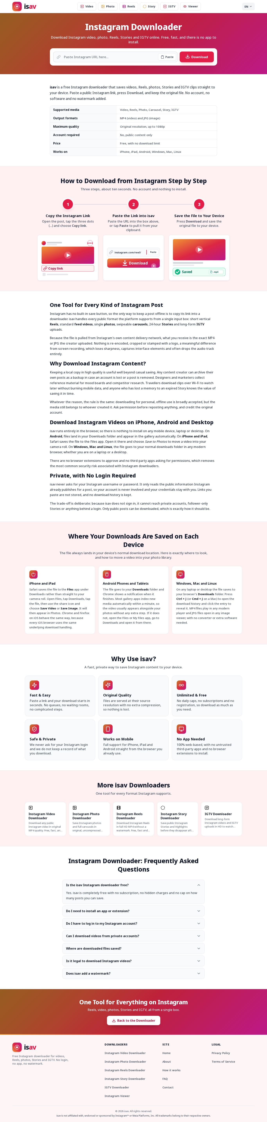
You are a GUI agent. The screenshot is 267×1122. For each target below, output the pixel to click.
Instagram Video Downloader (125, 1053)
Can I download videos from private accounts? (102, 936)
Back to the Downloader (136, 1020)
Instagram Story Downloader (125, 1079)
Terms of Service (223, 1061)
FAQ (165, 1079)
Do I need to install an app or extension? (97, 911)
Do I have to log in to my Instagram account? (101, 923)
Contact (168, 1087)
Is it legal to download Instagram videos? (99, 961)
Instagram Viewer (117, 1096)
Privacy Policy (221, 1053)
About (166, 1061)
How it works (171, 1070)
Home (166, 1053)
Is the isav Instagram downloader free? (97, 885)
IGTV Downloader (117, 1087)
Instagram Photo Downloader (125, 1061)
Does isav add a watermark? (88, 973)
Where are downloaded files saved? (93, 948)
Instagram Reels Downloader (125, 1070)
